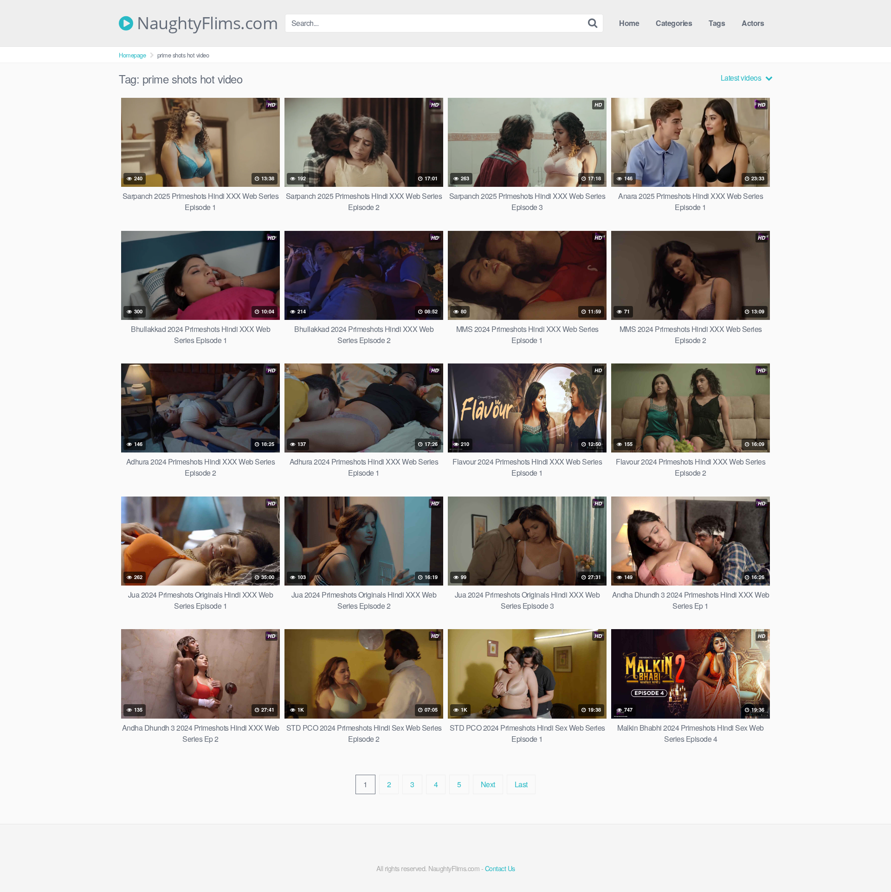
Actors (753, 23)
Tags (717, 23)
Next (488, 784)
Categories (674, 23)
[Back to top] (865, 862)
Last (521, 784)
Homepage (132, 55)
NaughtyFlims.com (205, 23)
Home (629, 23)
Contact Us (500, 868)
